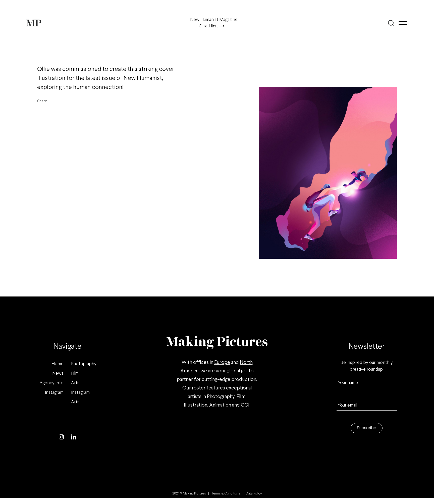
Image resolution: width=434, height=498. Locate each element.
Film (75, 373)
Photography (83, 364)
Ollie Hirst (209, 26)
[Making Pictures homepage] (33, 23)
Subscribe (366, 428)
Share (42, 101)
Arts (75, 383)
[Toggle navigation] (403, 23)
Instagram (54, 392)
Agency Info (51, 383)
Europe (222, 362)
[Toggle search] (391, 23)
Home (57, 364)
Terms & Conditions (225, 493)
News (58, 373)
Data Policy (254, 493)
